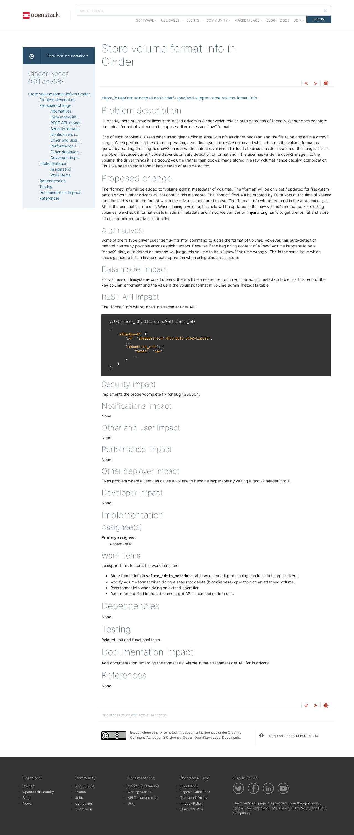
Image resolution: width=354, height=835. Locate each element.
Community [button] (217, 20)
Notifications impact (68, 134)
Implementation (53, 163)
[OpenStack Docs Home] (32, 55)
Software (145, 20)
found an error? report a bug (292, 736)
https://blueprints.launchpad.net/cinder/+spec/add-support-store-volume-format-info (179, 98)
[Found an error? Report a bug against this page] (325, 83)
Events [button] (192, 20)
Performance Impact (68, 146)
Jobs (79, 798)
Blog (270, 20)
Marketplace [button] (247, 20)
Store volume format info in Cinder (59, 93)
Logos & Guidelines (195, 792)
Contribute (83, 809)
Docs (285, 20)
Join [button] (298, 20)
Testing (46, 186)
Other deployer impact (70, 151)
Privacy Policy (191, 803)
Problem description (57, 99)
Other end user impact (70, 140)
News (27, 803)
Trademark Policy (193, 798)
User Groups (84, 786)
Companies (84, 803)
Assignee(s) (60, 169)
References (49, 198)
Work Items (60, 175)
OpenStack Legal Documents (217, 737)
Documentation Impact (59, 192)
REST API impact (65, 122)
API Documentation (143, 798)
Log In (318, 19)
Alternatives (61, 111)
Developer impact (66, 157)
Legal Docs (189, 786)
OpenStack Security (38, 792)
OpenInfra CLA (191, 809)
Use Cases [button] (170, 20)
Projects (29, 786)
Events (80, 792)
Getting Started (139, 792)
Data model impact (67, 117)
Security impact (64, 128)
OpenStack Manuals (143, 786)
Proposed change (55, 105)
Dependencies (52, 180)
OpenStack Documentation (66, 56)
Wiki (131, 803)
